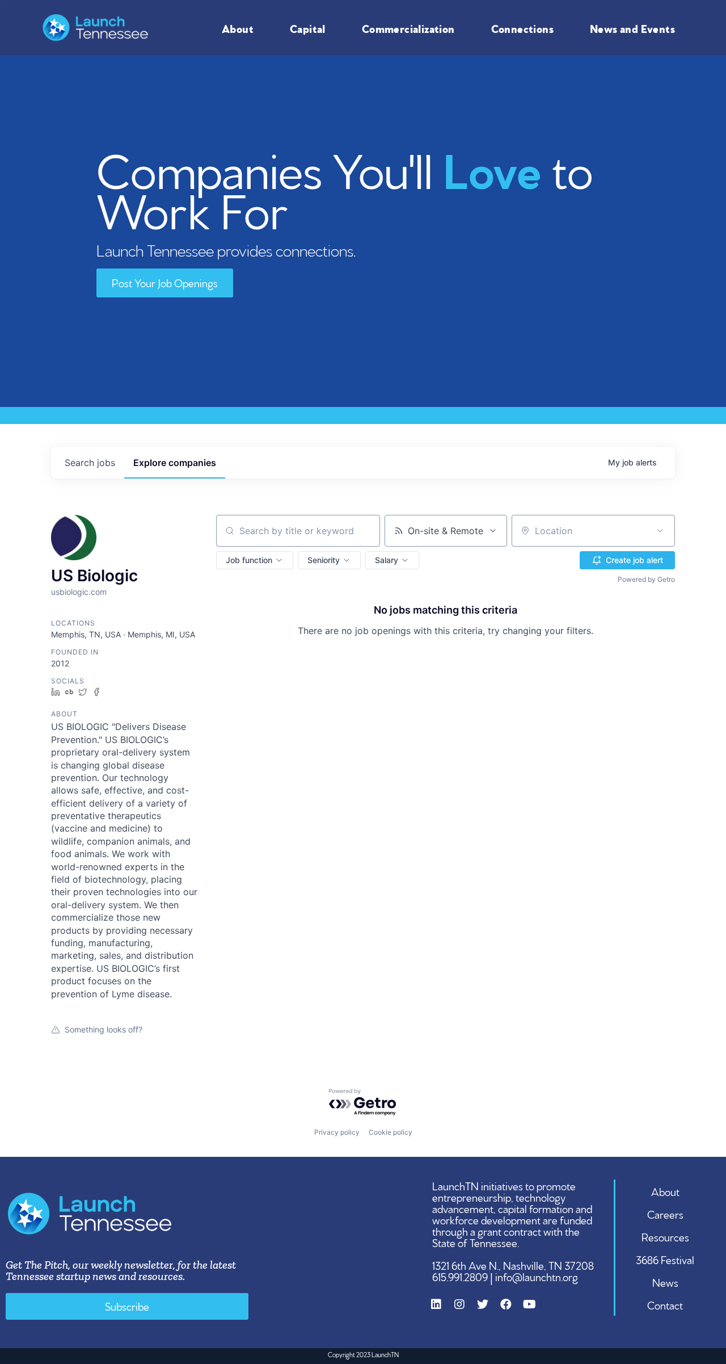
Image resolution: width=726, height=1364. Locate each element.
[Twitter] (488, 1310)
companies (174, 462)
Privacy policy (337, 1132)
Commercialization (408, 28)
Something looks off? (103, 1029)
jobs (90, 462)
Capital (308, 28)
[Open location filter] (660, 530)
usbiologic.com (79, 592)
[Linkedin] (441, 1310)
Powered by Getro (646, 579)
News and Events (632, 28)
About (238, 28)
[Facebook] (511, 1310)
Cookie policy (390, 1132)
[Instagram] (465, 1310)
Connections (522, 28)
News (665, 1282)
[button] (254, 560)
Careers (665, 1213)
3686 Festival (665, 1259)
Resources (665, 1236)
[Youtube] (535, 1310)
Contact (665, 1304)
